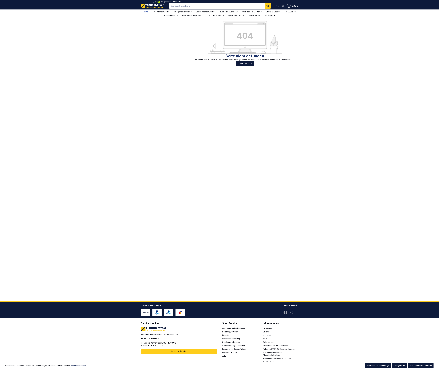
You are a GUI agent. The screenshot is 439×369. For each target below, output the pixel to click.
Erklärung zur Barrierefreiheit (234, 349)
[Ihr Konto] (283, 6)
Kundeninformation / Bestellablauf (277, 358)
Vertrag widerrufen (179, 351)
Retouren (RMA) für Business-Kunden (278, 349)
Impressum (267, 335)
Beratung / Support (230, 332)
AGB (265, 338)
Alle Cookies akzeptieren (421, 365)
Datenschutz (268, 342)
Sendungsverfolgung (231, 342)
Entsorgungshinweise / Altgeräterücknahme (272, 353)
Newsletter (267, 328)
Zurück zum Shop (244, 63)
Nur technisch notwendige (378, 365)
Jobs (224, 356)
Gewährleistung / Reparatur (233, 345)
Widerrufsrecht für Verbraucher (275, 345)
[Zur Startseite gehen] (152, 6)
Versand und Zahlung (231, 338)
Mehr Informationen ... (79, 365)
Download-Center (229, 352)
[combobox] (217, 6)
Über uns (266, 332)
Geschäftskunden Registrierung (235, 328)
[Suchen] (268, 6)
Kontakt (225, 335)
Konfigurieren (399, 365)
